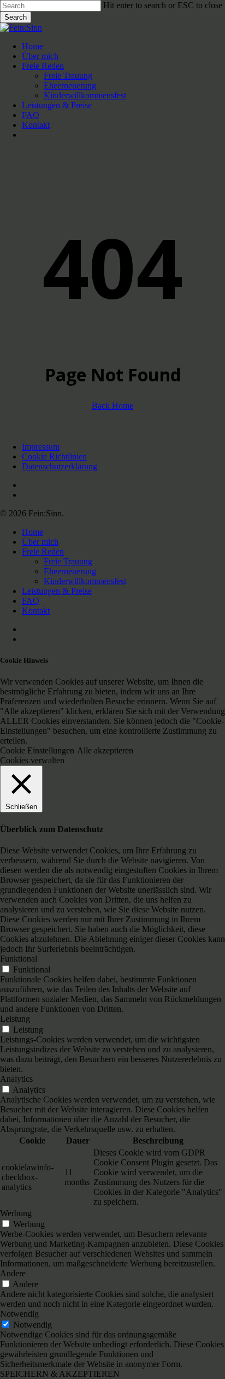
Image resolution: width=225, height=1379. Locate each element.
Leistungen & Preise (57, 591)
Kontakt (36, 610)
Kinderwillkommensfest (85, 581)
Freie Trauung (68, 561)
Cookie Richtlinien (54, 456)
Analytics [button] (16, 1078)
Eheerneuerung (70, 571)
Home (32, 532)
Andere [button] (13, 1273)
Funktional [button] (18, 958)
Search (15, 17)
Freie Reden (43, 551)
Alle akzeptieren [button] (105, 750)
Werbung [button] (16, 1213)
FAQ (30, 600)
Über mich (40, 541)
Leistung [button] (15, 1018)
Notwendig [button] (19, 1313)
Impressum (41, 446)
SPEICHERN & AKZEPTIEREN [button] (60, 1373)
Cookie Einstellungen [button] (37, 750)
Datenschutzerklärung (59, 466)
